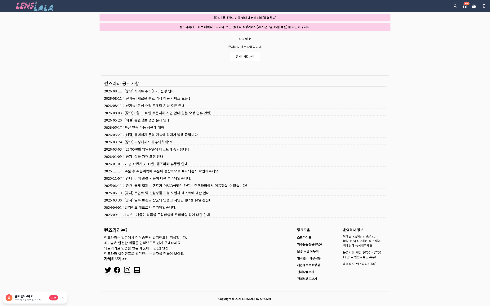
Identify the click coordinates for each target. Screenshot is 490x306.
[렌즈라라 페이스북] (117, 270)
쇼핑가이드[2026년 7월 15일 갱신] (264, 26)
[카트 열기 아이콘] (474, 6)
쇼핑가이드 (304, 237)
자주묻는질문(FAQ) (309, 244)
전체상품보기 (305, 271)
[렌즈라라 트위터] (108, 270)
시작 (53, 297)
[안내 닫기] (62, 297)
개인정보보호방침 (308, 265)
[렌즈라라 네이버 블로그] (137, 270)
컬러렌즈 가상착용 (309, 258)
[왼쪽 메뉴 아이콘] (6, 6)
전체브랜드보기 (307, 278)
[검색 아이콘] (455, 6)
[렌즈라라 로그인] (483, 6)
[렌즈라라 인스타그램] (127, 270)
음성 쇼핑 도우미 (308, 251)
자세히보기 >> (115, 258)
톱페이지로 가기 (245, 56)
